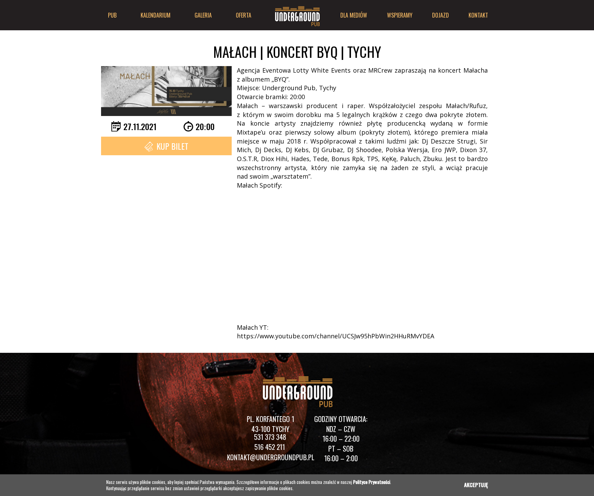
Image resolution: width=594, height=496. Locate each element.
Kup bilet (172, 146)
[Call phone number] (270, 438)
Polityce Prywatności (371, 481)
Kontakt (478, 15)
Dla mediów (353, 15)
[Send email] (270, 458)
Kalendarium (155, 15)
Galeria (203, 15)
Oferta (243, 15)
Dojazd (440, 15)
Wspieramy (399, 15)
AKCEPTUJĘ (476, 484)
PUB (112, 15)
